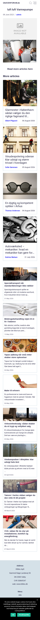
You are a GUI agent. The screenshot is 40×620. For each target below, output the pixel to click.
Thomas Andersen (12, 211)
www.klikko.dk (22, 584)
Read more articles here (20, 69)
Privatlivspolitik (24, 615)
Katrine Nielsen (11, 257)
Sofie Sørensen (11, 167)
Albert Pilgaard (11, 121)
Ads (20, 595)
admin (18, 15)
